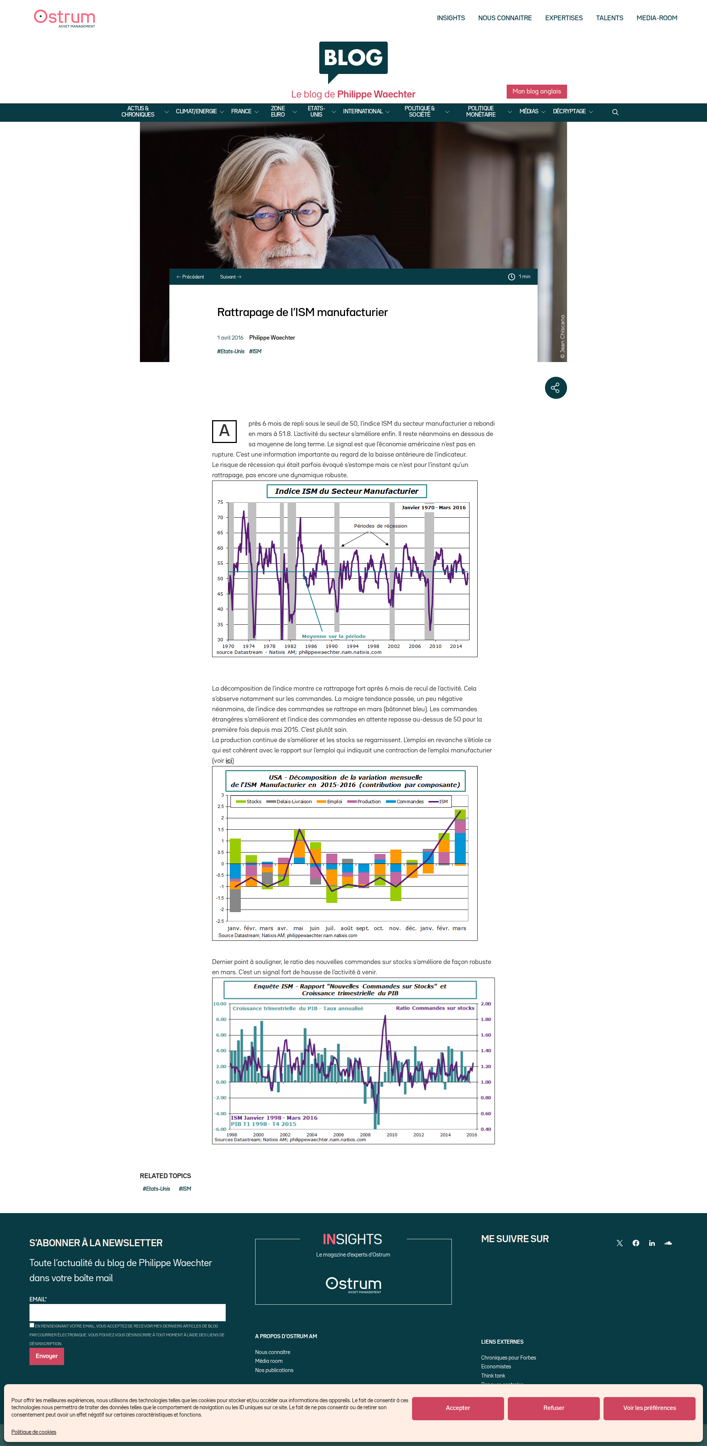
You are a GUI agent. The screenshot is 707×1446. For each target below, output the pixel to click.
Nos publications (274, 1370)
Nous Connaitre (505, 18)
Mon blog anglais (537, 92)
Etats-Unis (316, 112)
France (241, 111)
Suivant (228, 277)
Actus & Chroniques (138, 112)
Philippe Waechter (272, 338)
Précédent (192, 277)
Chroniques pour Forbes (508, 1357)
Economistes (496, 1366)
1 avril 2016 (230, 338)
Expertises (564, 18)
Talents (609, 18)
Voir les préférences (649, 1408)
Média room (269, 1361)
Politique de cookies (33, 1432)
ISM (257, 351)
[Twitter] (619, 1243)
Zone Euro (278, 112)
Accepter (458, 1408)
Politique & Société (420, 112)
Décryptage (569, 111)
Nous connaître (272, 1352)
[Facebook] (635, 1243)
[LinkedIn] (652, 1243)
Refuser (554, 1408)
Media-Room (657, 18)
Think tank (493, 1376)
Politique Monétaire (480, 112)
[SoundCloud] (668, 1243)
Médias (529, 111)
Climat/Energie (196, 111)
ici (229, 761)
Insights (451, 18)
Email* (38, 1300)
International (363, 111)
